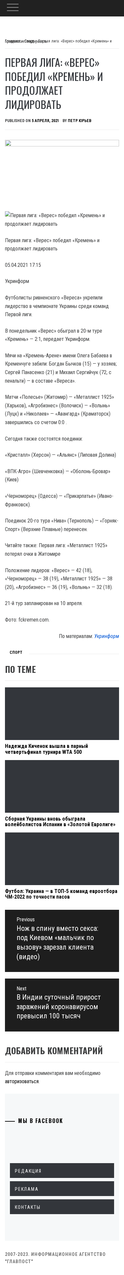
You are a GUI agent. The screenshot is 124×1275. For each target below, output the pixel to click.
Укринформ (106, 636)
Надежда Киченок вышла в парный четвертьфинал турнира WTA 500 (46, 749)
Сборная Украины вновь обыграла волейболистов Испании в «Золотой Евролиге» (60, 822)
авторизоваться (22, 1081)
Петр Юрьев (79, 120)
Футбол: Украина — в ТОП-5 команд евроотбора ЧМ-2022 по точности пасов (61, 894)
